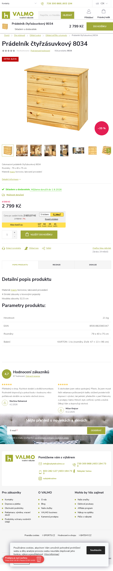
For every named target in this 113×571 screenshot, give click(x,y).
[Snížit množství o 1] (14, 237)
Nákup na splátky (85, 512)
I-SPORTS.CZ (48, 535)
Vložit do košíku (41, 234)
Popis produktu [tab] (20, 265)
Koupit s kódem (51, 219)
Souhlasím (95, 550)
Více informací (51, 554)
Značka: (102, 248)
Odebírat (96, 430)
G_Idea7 (57, 214)
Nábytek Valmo (84, 471)
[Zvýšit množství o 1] (14, 233)
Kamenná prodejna (49, 517)
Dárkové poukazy (85, 504)
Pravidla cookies (32, 535)
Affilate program (85, 508)
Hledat (67, 15)
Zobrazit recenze (33, 376)
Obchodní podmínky (14, 508)
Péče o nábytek (85, 517)
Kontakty (5, 3)
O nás (44, 499)
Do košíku (99, 26)
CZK (102, 3)
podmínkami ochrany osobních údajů (52, 437)
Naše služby (46, 508)
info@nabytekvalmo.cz (53, 463)
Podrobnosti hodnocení (40, 51)
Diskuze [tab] (93, 265)
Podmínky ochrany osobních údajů (18, 520)
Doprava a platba (12, 503)
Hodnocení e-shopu (67, 535)
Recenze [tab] (56, 265)
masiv (12, 171)
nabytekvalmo (49, 478)
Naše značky (83, 499)
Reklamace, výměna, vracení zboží (17, 513)
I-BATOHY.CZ (85, 535)
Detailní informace (10, 179)
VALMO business (49, 512)
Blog (43, 504)
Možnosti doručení (15, 194)
